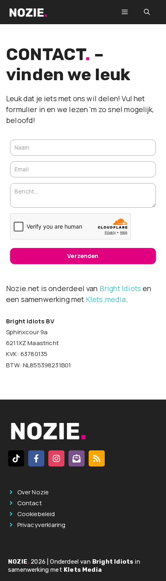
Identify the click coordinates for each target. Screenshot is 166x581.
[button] (147, 12)
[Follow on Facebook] (36, 458)
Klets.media (106, 299)
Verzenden (82, 256)
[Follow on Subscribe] (76, 458)
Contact (29, 503)
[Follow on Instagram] (56, 458)
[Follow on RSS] (97, 458)
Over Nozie (33, 492)
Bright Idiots (120, 288)
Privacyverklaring (41, 525)
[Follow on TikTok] (16, 458)
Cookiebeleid (36, 514)
